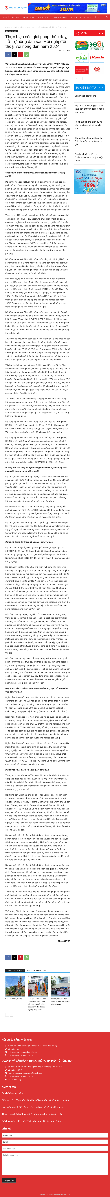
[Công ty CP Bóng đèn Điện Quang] (82, 70)
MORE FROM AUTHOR (36, 971)
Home (7, 27)
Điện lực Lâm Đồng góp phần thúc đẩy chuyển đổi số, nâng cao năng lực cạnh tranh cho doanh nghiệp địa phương (37, 1004)
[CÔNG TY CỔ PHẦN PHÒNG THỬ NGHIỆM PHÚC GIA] (82, 57)
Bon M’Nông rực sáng (13, 999)
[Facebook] (8, 54)
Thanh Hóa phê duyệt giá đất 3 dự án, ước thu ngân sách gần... (89, 141)
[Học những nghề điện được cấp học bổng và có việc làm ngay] (60, 986)
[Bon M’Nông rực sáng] (15, 986)
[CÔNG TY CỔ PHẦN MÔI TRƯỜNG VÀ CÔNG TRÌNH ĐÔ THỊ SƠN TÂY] (82, 45)
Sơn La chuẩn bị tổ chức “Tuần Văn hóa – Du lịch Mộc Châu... (89, 157)
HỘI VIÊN (81, 33)
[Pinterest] (20, 54)
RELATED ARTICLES (15, 971)
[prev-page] (7, 1015)
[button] (106, 17)
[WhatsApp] (26, 54)
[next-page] (11, 1015)
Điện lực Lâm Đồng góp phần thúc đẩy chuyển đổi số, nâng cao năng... (89, 108)
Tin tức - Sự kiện (18, 27)
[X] (14, 54)
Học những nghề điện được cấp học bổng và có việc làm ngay (60, 1001)
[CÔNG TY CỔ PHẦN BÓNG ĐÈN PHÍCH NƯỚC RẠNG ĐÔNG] (97, 57)
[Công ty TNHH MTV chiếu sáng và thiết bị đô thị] (97, 70)
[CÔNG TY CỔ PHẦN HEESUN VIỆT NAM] (97, 45)
